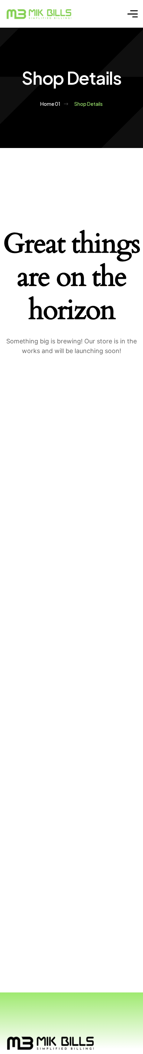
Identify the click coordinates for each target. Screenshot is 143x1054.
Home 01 (50, 104)
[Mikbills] (39, 14)
